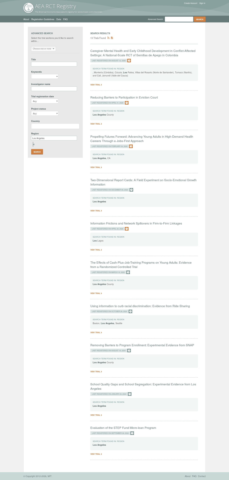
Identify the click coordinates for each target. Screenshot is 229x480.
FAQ (65, 19)
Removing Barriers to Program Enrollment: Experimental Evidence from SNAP (142, 345)
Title (33, 59)
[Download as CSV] (112, 37)
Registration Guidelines (42, 19)
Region (35, 133)
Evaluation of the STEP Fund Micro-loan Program (123, 427)
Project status (38, 108)
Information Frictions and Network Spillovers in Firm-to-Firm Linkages (136, 223)
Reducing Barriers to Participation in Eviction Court (124, 97)
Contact (202, 476)
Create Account (190, 3)
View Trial (95, 84)
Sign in (202, 3)
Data (58, 19)
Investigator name (40, 84)
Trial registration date (42, 96)
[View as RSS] (108, 37)
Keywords (36, 71)
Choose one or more (42, 48)
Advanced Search (155, 19)
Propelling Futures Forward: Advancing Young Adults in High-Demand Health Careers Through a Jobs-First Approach (141, 138)
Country (35, 121)
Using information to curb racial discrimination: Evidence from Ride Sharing (140, 306)
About (26, 19)
